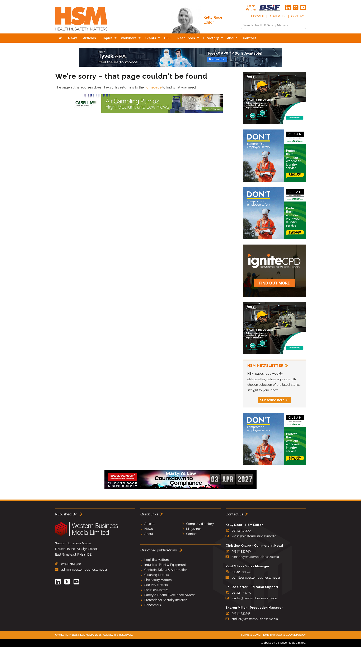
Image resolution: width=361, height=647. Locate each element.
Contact (298, 16)
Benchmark (152, 605)
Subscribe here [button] (272, 400)
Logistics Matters (156, 560)
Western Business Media (76, 634)
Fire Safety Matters (158, 580)
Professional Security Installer (165, 600)
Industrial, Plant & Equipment (165, 565)
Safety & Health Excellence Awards (169, 595)
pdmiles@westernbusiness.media (256, 577)
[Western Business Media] (86, 535)
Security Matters (156, 585)
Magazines (193, 529)
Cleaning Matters (156, 575)
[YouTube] (303, 7)
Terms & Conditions (254, 634)
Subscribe (256, 16)
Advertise (277, 16)
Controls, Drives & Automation (166, 570)
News (148, 529)
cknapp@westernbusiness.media (255, 557)
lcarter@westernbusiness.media (254, 598)
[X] (295, 7)
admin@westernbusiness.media (84, 569)
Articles (149, 524)
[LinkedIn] (288, 7)
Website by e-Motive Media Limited (283, 642)
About (148, 534)
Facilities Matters (156, 590)
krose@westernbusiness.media (254, 536)
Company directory (200, 524)
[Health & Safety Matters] (81, 32)
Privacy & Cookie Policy (288, 634)
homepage (153, 87)
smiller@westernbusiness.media (255, 619)
